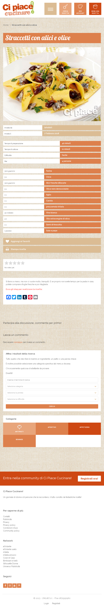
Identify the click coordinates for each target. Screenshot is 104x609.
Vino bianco (51, 213)
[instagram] (10, 585)
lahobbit (48, 127)
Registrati (56, 603)
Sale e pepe (51, 231)
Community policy (11, 531)
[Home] (18, 8)
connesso (18, 342)
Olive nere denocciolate (57, 189)
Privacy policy (9, 525)
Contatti (6, 516)
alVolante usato (10, 549)
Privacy (6, 522)
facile (64, 155)
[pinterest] (19, 585)
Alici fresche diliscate (56, 183)
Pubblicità (7, 519)
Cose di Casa (9, 558)
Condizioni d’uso (10, 528)
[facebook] (5, 585)
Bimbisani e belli (10, 561)
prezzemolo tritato (55, 207)
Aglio (48, 195)
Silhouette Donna (10, 563)
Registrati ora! (89, 478)
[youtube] (14, 585)
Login (46, 603)
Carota (49, 201)
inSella (6, 552)
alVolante (7, 546)
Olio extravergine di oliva (58, 219)
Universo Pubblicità (11, 566)
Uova (48, 177)
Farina (49, 171)
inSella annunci (9, 555)
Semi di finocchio (54, 225)
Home (6, 25)
